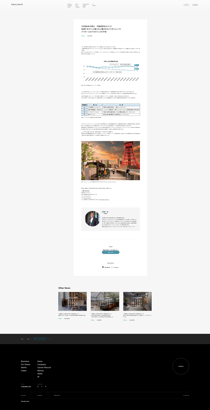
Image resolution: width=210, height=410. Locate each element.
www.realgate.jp (87, 198)
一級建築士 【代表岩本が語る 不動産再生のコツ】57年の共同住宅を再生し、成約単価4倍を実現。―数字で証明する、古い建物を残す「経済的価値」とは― (102, 315)
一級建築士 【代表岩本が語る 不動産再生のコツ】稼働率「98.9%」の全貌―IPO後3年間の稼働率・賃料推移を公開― (72, 314)
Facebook (107, 267)
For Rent (194, 5)
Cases (76, 4)
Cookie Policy (39, 395)
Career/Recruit (86, 4)
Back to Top (187, 395)
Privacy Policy (23, 395)
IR (92, 4)
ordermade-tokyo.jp (104, 199)
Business (69, 4)
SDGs (84, 7)
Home (22, 339)
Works (69, 7)
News (76, 5)
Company (77, 7)
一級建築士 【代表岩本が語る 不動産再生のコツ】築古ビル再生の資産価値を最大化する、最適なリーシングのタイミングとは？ (137, 315)
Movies (84, 5)
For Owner (70, 5)
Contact (94, 5)
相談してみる (110, 252)
